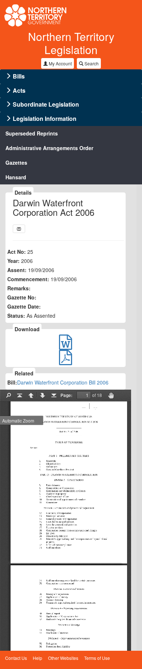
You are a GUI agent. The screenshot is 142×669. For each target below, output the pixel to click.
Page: (66, 395)
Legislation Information (44, 118)
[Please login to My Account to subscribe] (19, 229)
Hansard (15, 177)
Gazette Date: (24, 306)
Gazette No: (21, 297)
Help (37, 658)
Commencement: (28, 279)
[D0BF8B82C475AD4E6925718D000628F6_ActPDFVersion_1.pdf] (65, 360)
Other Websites (63, 658)
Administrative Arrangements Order (49, 148)
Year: (13, 260)
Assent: (17, 270)
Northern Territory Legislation (71, 42)
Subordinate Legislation (46, 104)
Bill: (12, 382)
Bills (19, 76)
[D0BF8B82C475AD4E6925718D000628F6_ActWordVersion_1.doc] (65, 345)
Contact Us (16, 658)
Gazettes (16, 162)
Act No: (16, 251)
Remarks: (19, 288)
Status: (16, 315)
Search (91, 63)
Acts (19, 90)
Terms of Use (97, 658)
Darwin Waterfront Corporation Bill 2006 (63, 382)
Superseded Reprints (31, 133)
